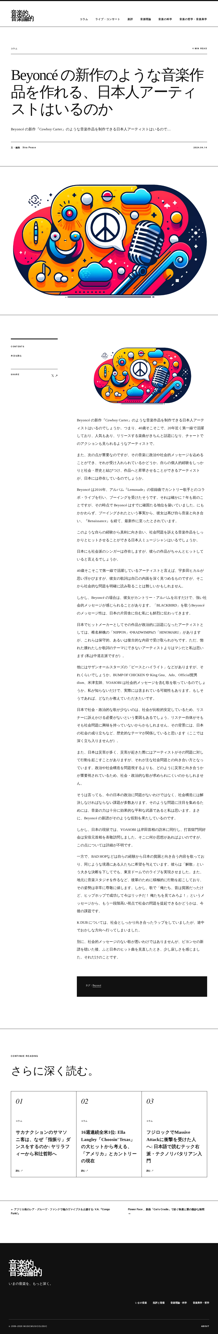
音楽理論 (145, 19)
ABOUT (205, 1326)
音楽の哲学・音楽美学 (193, 19)
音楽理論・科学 (179, 1302)
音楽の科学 (165, 19)
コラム (84, 19)
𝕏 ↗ (54, 375)
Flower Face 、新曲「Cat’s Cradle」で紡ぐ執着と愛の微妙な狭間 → (166, 1211)
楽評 (130, 19)
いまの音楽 (141, 1302)
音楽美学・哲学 (201, 1302)
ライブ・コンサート (107, 19)
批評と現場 (159, 1302)
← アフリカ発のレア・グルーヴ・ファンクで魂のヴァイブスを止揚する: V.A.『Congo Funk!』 (60, 1211)
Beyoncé (97, 985)
